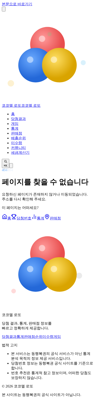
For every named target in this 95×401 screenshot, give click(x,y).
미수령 (16, 143)
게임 (14, 124)
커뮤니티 (18, 148)
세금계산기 (20, 152)
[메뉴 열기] (4, 9)
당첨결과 (18, 119)
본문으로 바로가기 (17, 4)
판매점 (16, 133)
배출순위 (18, 138)
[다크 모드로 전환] (11, 165)
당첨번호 (24, 218)
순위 (38, 337)
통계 (14, 128)
